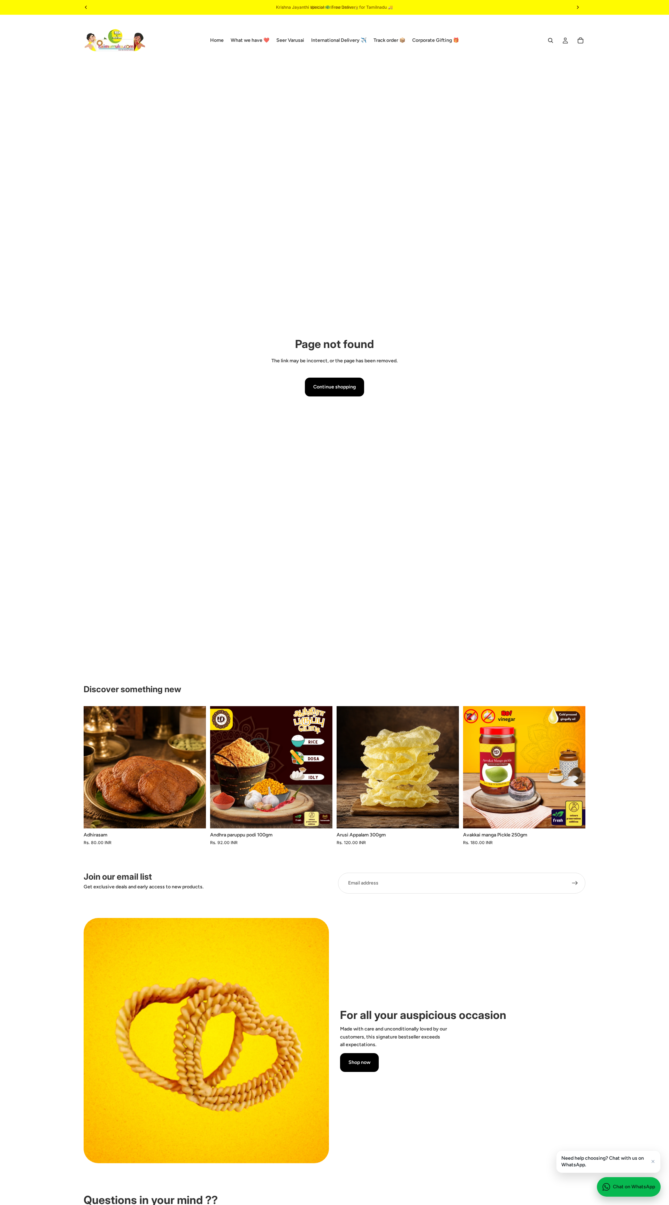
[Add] (321, 817)
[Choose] (195, 817)
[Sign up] (575, 883)
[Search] (550, 40)
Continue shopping (334, 387)
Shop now (359, 1062)
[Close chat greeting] (653, 1161)
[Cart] (580, 40)
